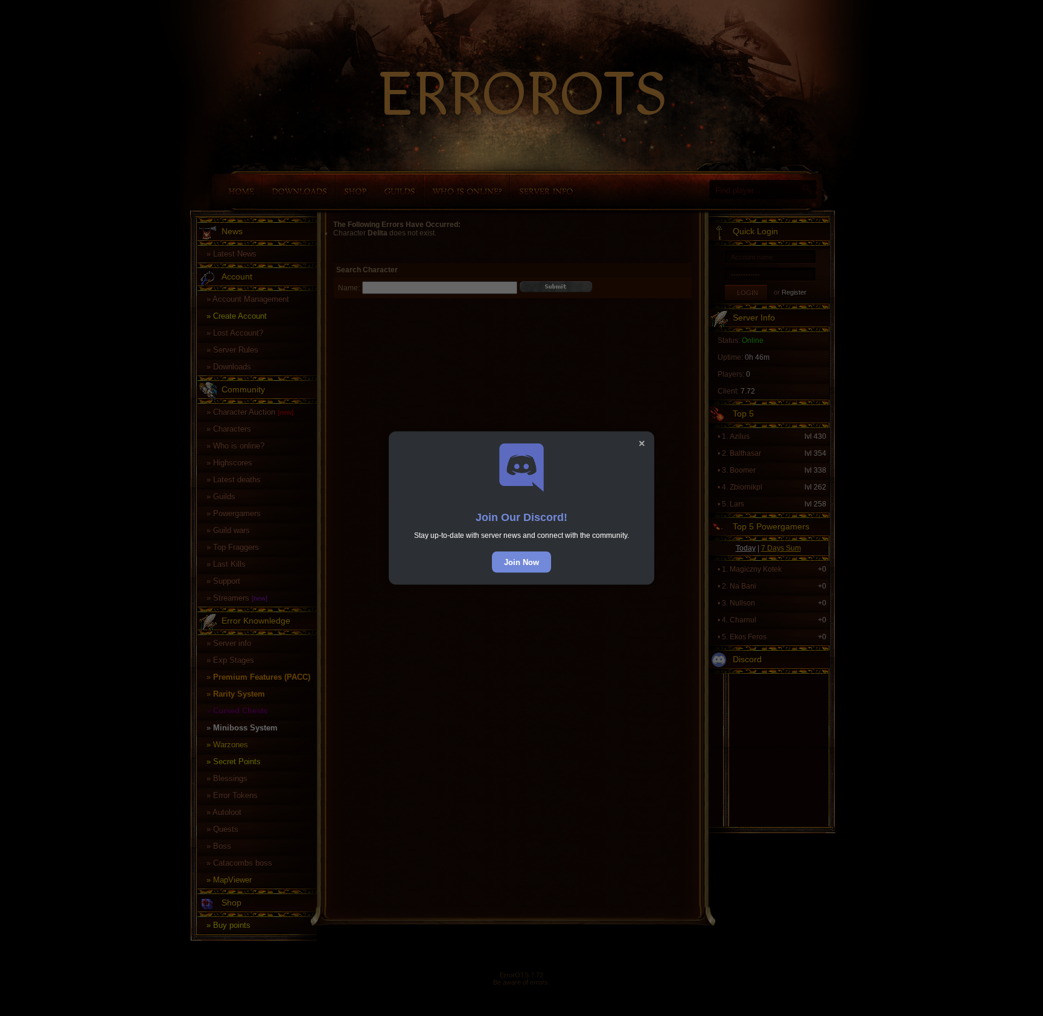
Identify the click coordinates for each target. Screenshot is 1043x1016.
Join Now (521, 562)
